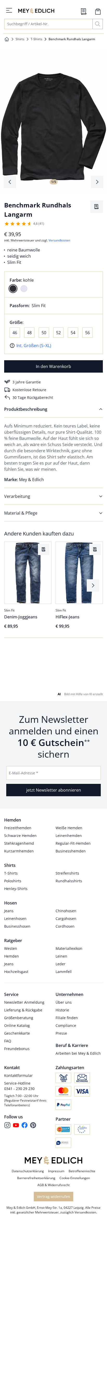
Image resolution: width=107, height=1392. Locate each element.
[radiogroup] (53, 284)
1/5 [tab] (53, 182)
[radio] (13, 288)
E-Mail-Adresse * (23, 795)
